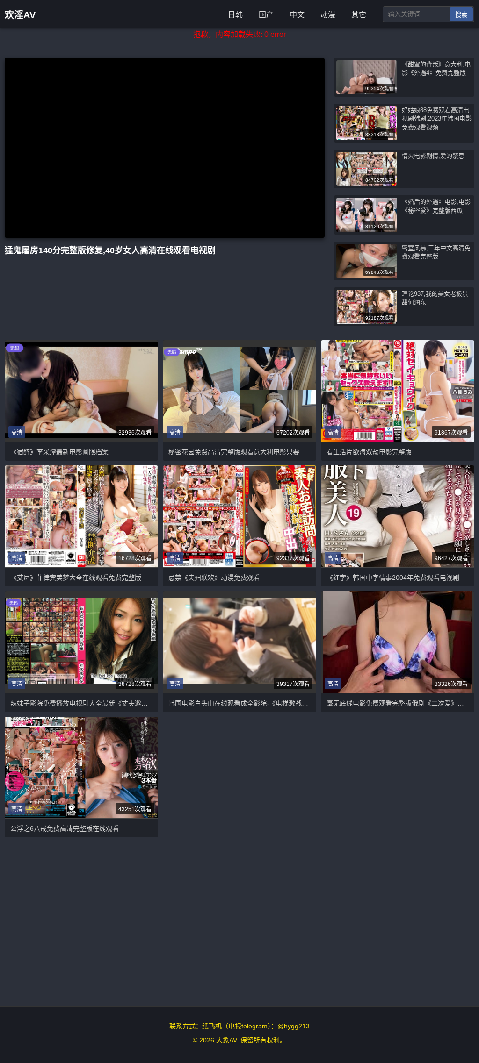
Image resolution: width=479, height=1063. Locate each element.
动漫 (327, 15)
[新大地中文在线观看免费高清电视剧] (239, 516)
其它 (358, 15)
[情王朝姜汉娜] (81, 767)
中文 (297, 15)
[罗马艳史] (397, 642)
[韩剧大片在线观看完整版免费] (81, 642)
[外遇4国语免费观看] (397, 390)
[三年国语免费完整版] (81, 516)
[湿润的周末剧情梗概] (81, 391)
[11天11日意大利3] (397, 516)
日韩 (235, 15)
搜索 (461, 14)
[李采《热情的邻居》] (239, 642)
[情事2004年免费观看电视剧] (239, 391)
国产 (266, 15)
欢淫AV (20, 15)
